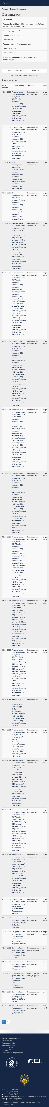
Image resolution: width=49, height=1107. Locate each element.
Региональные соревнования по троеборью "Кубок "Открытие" (19, 965)
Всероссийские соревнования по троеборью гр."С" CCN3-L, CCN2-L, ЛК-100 (18, 996)
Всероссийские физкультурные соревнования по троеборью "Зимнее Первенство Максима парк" (18, 980)
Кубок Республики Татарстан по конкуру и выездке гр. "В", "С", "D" (19, 1009)
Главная (5, 9)
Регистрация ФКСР (9, 1043)
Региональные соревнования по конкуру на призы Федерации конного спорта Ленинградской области (18, 906)
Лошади (13, 9)
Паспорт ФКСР (7, 1048)
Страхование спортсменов (12, 1052)
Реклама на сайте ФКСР (11, 1038)
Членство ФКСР (8, 1040)
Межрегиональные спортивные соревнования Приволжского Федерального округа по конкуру (19, 937)
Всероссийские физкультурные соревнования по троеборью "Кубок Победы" (19, 952)
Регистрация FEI (8, 1045)
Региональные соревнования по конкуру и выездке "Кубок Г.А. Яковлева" (19, 922)
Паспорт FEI (6, 1050)
